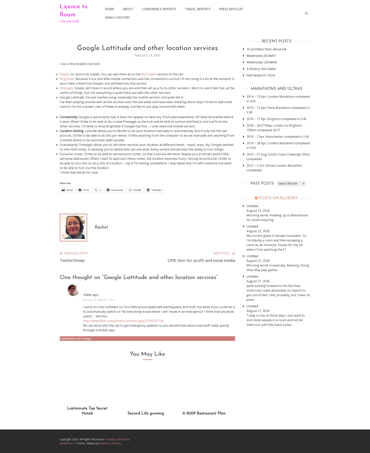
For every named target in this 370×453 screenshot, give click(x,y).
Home (109, 9)
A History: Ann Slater (261, 69)
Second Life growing (145, 413)
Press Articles (231, 9)
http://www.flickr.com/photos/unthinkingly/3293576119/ (123, 321)
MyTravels (149, 74)
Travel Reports (198, 9)
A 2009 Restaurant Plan (204, 413)
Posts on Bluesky (278, 198)
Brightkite (67, 79)
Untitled (252, 206)
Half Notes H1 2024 (260, 75)
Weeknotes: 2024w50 (261, 62)
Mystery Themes (110, 443)
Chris (87, 295)
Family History (117, 17)
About (128, 9)
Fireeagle (66, 88)
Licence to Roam (73, 11)
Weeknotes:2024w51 (261, 56)
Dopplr (65, 74)
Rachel (101, 227)
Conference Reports (159, 9)
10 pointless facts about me (266, 49)
